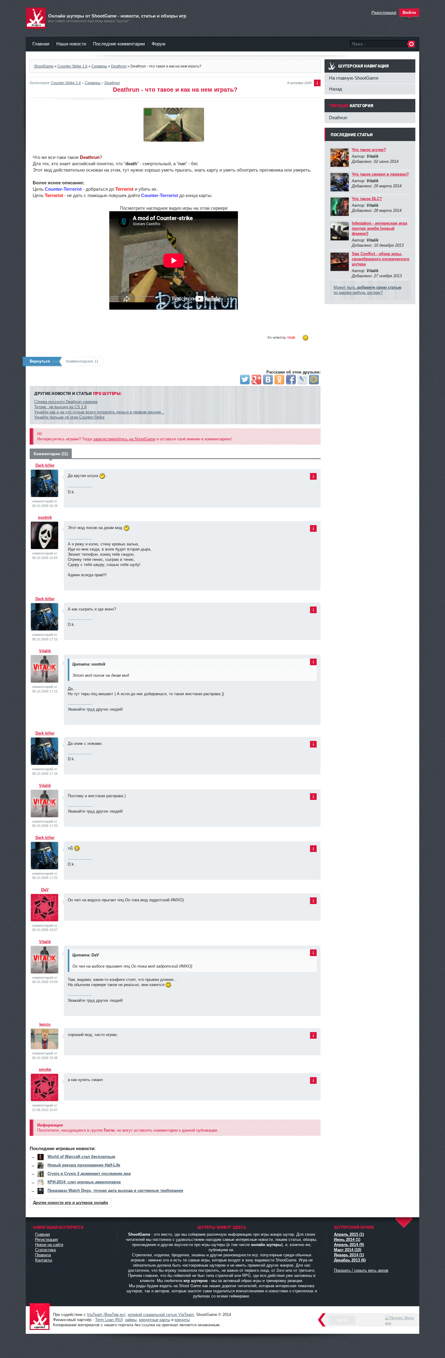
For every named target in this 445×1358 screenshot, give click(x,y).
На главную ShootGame (353, 78)
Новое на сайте (49, 1244)
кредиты (182, 1319)
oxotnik (45, 517)
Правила (43, 1255)
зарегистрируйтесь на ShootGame (124, 439)
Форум (158, 43)
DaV (45, 889)
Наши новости (71, 43)
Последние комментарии (119, 43)
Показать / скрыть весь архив (361, 1270)
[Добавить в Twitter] (245, 379)
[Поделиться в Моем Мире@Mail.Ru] (314, 379)
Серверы (93, 83)
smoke (45, 1069)
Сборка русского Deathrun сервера (65, 402)
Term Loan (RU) (109, 1319)
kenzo (45, 1024)
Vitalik (45, 651)
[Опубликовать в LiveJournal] (302, 379)
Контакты (43, 1260)
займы (131, 1319)
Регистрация (46, 1239)
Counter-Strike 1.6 (66, 83)
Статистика (45, 1250)
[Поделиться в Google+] (256, 379)
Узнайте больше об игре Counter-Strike (69, 417)
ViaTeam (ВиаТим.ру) (106, 1314)
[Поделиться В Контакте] (268, 379)
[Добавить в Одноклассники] (279, 379)
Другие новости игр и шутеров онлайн (70, 1202)
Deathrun (112, 83)
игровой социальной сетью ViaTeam (161, 1314)
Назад (335, 88)
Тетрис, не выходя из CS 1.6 (60, 407)
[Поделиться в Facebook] (291, 379)
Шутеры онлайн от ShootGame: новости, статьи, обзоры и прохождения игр (41, 1317)
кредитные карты (154, 1319)
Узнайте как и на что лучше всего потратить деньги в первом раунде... (99, 412)
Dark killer (44, 465)
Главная (40, 43)
